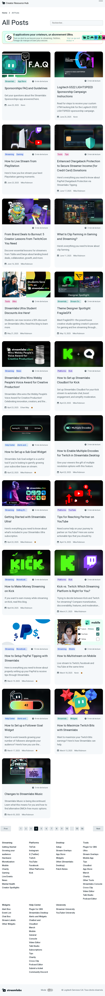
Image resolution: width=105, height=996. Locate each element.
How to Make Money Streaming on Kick (25, 589)
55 (77, 829)
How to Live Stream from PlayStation (20, 163)
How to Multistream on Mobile (76, 656)
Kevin (23, 105)
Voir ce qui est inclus (73, 39)
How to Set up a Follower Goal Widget (24, 728)
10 (67, 829)
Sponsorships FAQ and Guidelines (26, 88)
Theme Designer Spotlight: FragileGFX (74, 310)
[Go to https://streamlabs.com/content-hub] (15, 3)
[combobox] (76, 22)
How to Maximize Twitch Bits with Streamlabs (75, 728)
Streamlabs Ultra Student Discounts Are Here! (20, 310)
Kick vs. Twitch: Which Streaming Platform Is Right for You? (78, 589)
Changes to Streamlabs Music (24, 794)
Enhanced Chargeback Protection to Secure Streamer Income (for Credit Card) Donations (78, 166)
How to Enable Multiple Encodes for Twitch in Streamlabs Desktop (78, 453)
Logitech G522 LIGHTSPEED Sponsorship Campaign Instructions (75, 92)
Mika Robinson (27, 183)
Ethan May (24, 407)
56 (82, 829)
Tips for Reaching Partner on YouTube (75, 519)
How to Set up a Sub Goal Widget (25, 452)
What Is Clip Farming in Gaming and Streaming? (77, 236)
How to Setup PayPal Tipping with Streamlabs (26, 658)
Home (4, 13)
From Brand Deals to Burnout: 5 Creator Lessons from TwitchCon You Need (26, 239)
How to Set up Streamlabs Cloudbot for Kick (73, 380)
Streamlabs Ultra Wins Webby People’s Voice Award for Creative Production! (26, 382)
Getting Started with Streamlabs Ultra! (25, 519)
